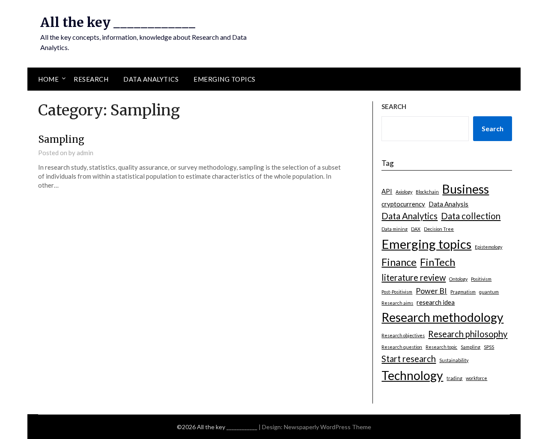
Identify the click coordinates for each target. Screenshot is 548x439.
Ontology (458, 279)
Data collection (470, 216)
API (386, 191)
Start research (408, 359)
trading (454, 378)
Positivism (481, 279)
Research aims (397, 303)
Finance (399, 262)
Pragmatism (463, 292)
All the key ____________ (117, 22)
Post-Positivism (396, 292)
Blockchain (427, 191)
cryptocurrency (403, 204)
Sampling (61, 139)
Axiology (404, 191)
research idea (436, 302)
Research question (401, 347)
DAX (415, 229)
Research (91, 79)
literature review (413, 277)
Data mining (394, 229)
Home (48, 79)
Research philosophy (467, 334)
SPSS (489, 347)
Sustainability (453, 360)
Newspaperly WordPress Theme (327, 426)
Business (465, 189)
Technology (412, 375)
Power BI (431, 290)
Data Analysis (448, 204)
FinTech (437, 262)
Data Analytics (151, 79)
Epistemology (488, 247)
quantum (489, 292)
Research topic (441, 347)
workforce (476, 378)
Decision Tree (439, 229)
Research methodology (442, 317)
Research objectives (403, 335)
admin (85, 152)
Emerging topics (225, 79)
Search (492, 128)
